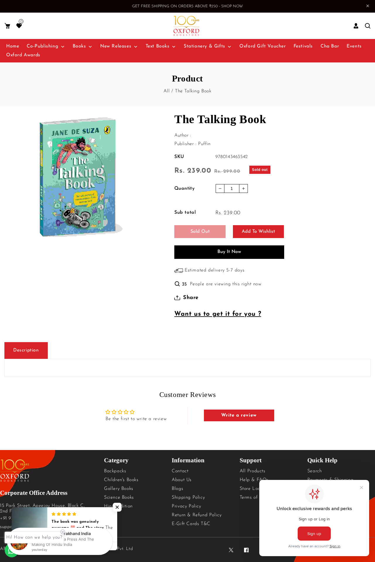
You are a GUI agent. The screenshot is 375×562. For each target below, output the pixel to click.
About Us (182, 480)
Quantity (184, 188)
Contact (180, 471)
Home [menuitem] (12, 46)
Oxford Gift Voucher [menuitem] (262, 46)
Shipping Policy (188, 497)
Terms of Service (257, 497)
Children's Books (121, 480)
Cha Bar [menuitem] (330, 46)
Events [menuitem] (354, 46)
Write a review (238, 415)
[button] (7, 26)
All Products (252, 471)
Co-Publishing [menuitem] (42, 46)
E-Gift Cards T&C (191, 524)
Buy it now (229, 251)
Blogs (177, 488)
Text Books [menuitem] (158, 46)
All (166, 91)
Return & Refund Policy (196, 515)
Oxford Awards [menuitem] (23, 55)
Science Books (119, 497)
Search (314, 471)
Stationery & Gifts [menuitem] (204, 46)
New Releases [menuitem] (115, 46)
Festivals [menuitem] (303, 46)
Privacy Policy (186, 506)
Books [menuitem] (79, 46)
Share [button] (191, 297)
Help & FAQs (254, 480)
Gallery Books (118, 488)
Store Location (255, 488)
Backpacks (115, 471)
